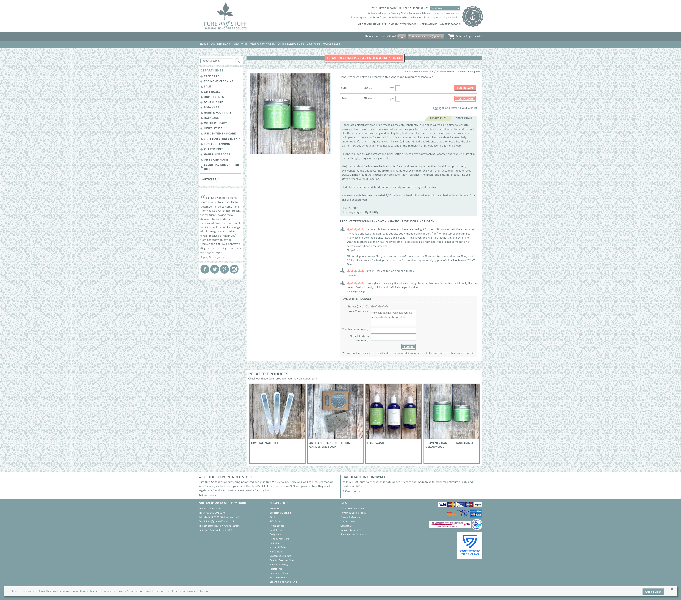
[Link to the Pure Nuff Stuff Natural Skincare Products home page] (225, 28)
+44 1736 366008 (450, 24)
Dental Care (213, 102)
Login (401, 36)
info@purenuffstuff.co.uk (220, 521)
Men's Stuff (213, 128)
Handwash (393, 423)
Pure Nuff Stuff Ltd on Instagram (234, 269)
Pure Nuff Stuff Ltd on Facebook (204, 269)
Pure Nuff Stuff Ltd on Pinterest (224, 269)
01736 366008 (408, 24)
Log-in (437, 107)
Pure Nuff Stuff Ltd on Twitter (214, 269)
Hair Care (211, 118)
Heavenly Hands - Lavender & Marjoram (458, 71)
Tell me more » (208, 495)
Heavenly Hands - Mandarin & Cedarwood (451, 423)
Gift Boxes (212, 91)
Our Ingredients (291, 44)
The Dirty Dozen (262, 44)
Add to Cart (465, 88)
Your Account (347, 521)
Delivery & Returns (350, 530)
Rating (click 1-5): (358, 306)
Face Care (211, 76)
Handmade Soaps (217, 154)
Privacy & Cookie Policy (353, 512)
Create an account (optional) (426, 36)
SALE (207, 86)
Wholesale (331, 44)
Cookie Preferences (351, 517)
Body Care (212, 107)
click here (94, 591)
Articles (313, 44)
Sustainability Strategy (353, 534)
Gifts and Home (216, 159)
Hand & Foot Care (217, 112)
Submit (408, 346)
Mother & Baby (215, 123)
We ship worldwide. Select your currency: (400, 8)
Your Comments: (359, 311)
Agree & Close (653, 591)
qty (392, 88)
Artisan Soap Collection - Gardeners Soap (335, 423)
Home (204, 44)
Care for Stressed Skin (222, 138)
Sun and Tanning (217, 144)
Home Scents (214, 97)
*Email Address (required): (359, 338)
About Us (240, 44)
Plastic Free (214, 149)
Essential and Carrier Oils (283, 581)
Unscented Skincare (220, 133)
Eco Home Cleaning (219, 81)
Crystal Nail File (277, 423)
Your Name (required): (355, 329)
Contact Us (346, 525)
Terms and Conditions (352, 508)
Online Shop (221, 44)
